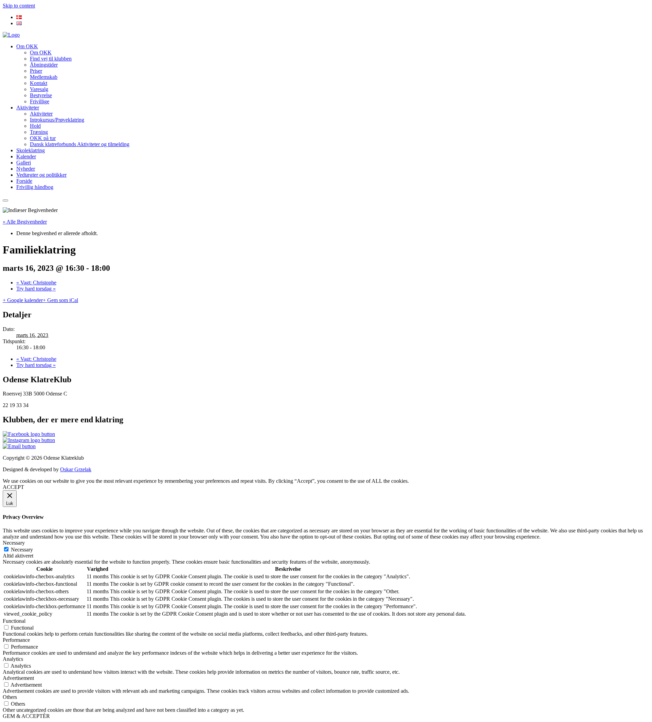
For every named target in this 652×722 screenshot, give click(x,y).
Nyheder (25, 169)
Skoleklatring (30, 150)
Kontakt (38, 83)
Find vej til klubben (51, 58)
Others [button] (10, 697)
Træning (39, 132)
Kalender (26, 156)
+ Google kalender (23, 300)
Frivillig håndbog (34, 187)
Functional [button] (14, 621)
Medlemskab (43, 77)
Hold (35, 126)
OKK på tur (43, 138)
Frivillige (39, 101)
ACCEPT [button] (13, 487)
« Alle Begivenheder (25, 222)
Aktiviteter (27, 107)
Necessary (22, 549)
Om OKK (27, 46)
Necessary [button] (14, 543)
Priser (36, 71)
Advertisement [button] (18, 678)
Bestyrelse (41, 95)
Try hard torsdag (36, 289)
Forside (24, 181)
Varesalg (39, 89)
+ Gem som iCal (60, 300)
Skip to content (19, 5)
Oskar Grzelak (75, 469)
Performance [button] (16, 640)
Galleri (23, 162)
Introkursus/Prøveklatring (57, 120)
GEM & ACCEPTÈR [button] (26, 716)
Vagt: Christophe (36, 282)
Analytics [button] (13, 659)
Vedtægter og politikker (41, 175)
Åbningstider (44, 65)
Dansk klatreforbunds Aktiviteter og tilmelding (79, 144)
